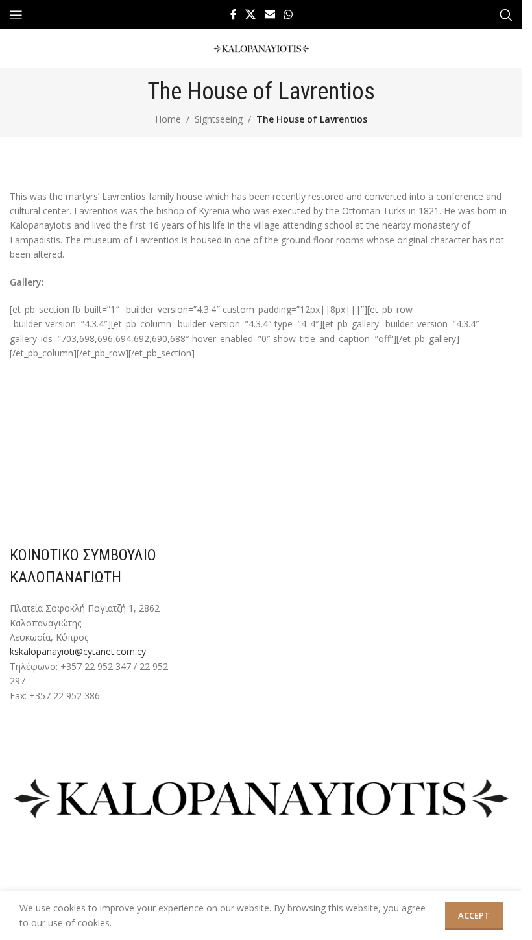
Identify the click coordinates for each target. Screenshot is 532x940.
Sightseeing (219, 119)
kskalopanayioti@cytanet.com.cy (78, 651)
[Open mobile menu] (16, 15)
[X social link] (250, 14)
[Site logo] (261, 48)
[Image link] (261, 797)
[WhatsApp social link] (287, 14)
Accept (474, 915)
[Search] (506, 15)
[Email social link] (269, 14)
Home (168, 119)
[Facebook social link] (233, 14)
